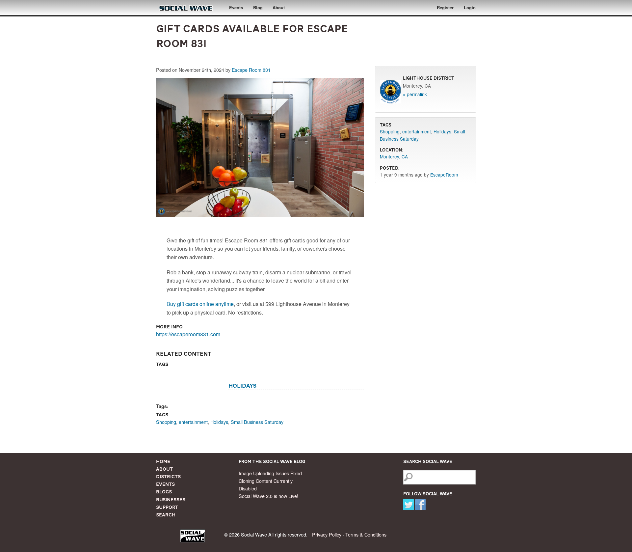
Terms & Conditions (365, 534)
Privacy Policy (326, 534)
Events (236, 7)
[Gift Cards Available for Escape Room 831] (260, 149)
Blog (258, 7)
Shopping (166, 421)
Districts (168, 477)
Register (445, 7)
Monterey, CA (394, 156)
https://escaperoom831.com (188, 334)
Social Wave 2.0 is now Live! (268, 495)
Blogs (164, 492)
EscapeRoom (444, 174)
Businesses (170, 500)
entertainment (193, 421)
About (279, 7)
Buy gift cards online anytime (200, 304)
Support (167, 507)
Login (470, 7)
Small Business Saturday (257, 421)
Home (163, 461)
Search (165, 515)
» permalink (415, 94)
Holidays (242, 385)
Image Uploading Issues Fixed (270, 473)
